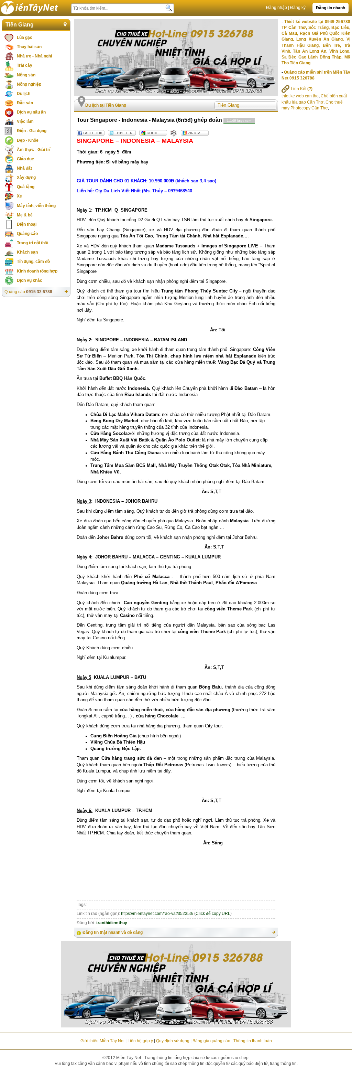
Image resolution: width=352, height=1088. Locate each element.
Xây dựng (26, 177)
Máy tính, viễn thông (36, 205)
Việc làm (25, 121)
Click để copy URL (213, 913)
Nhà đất (24, 168)
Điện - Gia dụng (31, 130)
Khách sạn (27, 252)
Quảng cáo (27, 233)
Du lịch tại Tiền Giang (105, 105)
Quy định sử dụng (172, 1040)
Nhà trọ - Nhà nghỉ (34, 56)
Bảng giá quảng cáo (211, 1040)
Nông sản (26, 75)
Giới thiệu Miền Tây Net (102, 1040)
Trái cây (24, 65)
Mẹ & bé (25, 215)
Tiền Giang (20, 25)
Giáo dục (25, 159)
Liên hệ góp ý (140, 1040)
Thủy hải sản (29, 46)
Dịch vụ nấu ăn (31, 112)
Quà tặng (25, 186)
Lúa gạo (24, 37)
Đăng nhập (276, 7)
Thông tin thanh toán (252, 1040)
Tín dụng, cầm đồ (33, 261)
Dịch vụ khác (29, 280)
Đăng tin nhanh (330, 8)
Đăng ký (298, 7)
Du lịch (23, 93)
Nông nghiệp (29, 84)
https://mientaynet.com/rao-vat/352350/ (157, 913)
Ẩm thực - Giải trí (33, 149)
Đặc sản (25, 102)
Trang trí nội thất (32, 243)
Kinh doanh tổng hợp (37, 271)
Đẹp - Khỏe (27, 140)
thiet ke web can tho (300, 96)
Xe (19, 196)
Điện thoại (26, 224)
